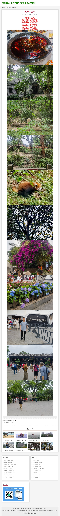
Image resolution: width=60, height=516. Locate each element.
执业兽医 (41, 508)
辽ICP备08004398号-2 (38, 512)
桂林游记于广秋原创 (8, 477)
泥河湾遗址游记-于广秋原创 (38, 462)
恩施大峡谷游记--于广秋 (37, 464)
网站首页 (14, 508)
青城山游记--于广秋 (36, 475)
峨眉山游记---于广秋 (9, 422)
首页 (6, 7)
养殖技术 (22, 508)
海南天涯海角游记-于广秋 (8, 440)
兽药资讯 (30, 508)
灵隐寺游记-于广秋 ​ (36, 477)
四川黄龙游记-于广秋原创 (9, 475)
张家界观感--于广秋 (36, 472)
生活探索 (37, 508)
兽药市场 (45, 508)
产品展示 (26, 508)
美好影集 (14, 7)
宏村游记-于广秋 (36, 460)
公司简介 (18, 508)
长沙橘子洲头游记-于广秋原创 (34, 450)
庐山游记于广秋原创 (47, 450)
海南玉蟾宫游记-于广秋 (47, 440)
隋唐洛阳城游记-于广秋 (37, 470)
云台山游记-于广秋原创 (8, 450)
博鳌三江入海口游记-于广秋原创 (34, 440)
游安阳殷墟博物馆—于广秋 (11, 420)
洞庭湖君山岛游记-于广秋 (21, 450)
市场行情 (9, 7)
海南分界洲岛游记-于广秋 (21, 440)
